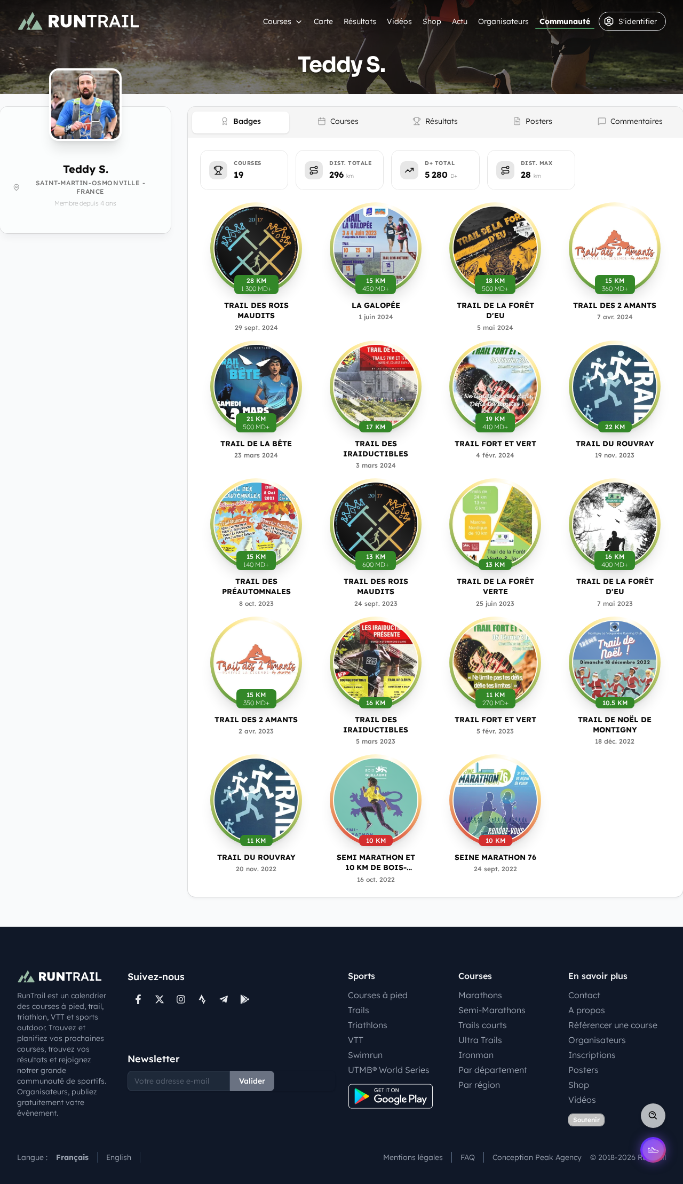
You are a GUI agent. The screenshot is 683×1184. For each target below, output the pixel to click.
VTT (355, 1040)
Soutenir (586, 1120)
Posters (583, 1069)
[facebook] (138, 999)
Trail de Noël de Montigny (615, 725)
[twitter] (159, 999)
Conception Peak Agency (537, 1157)
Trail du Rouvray (615, 443)
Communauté (564, 21)
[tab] (240, 122)
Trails (358, 1010)
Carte (323, 21)
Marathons (480, 995)
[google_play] (245, 999)
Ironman (476, 1054)
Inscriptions (592, 1054)
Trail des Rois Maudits (256, 310)
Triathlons (367, 1025)
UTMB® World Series (389, 1069)
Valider (252, 1081)
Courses (277, 21)
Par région (479, 1084)
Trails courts (482, 1025)
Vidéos (399, 21)
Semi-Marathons (492, 1010)
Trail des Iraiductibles (375, 449)
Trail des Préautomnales (256, 586)
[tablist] (435, 122)
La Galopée (376, 305)
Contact (584, 995)
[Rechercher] (653, 1115)
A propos (586, 1010)
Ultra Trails (480, 1040)
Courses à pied (378, 995)
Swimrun (365, 1054)
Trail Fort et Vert (495, 443)
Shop (432, 21)
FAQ (467, 1157)
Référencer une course (612, 1025)
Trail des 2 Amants (614, 305)
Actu (459, 21)
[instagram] (181, 999)
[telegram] (223, 999)
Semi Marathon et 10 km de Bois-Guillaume (376, 863)
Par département (492, 1069)
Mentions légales (413, 1157)
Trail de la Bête (256, 443)
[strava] (202, 999)
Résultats (360, 21)
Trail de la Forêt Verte (495, 586)
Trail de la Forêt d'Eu (495, 310)
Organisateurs (503, 21)
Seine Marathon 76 (495, 857)
